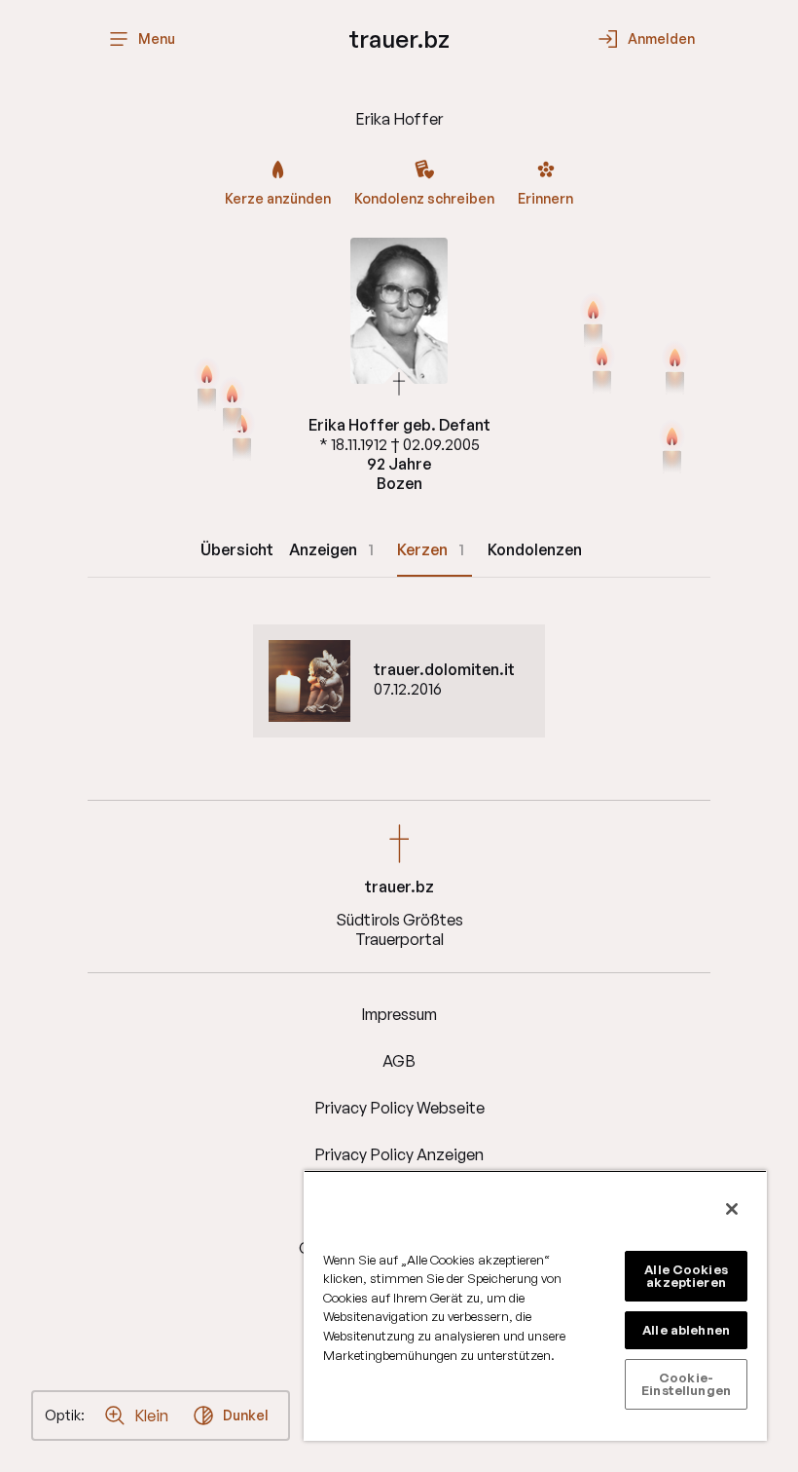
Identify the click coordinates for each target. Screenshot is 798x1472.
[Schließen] (731, 1209)
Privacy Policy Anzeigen (399, 1154)
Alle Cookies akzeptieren (686, 1276)
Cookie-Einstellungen (686, 1384)
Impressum (399, 1014)
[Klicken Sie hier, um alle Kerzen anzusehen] (672, 448)
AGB (399, 1061)
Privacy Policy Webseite (399, 1107)
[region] (535, 1305)
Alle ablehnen (686, 1330)
